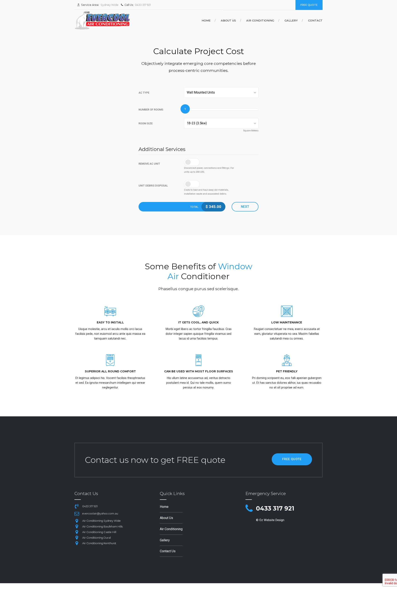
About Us (228, 20)
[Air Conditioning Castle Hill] (76, 532)
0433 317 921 (275, 508)
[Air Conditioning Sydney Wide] (76, 521)
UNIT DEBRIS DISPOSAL (153, 185)
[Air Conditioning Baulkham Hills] (76, 526)
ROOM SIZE (146, 123)
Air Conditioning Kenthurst (99, 543)
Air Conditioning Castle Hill (99, 532)
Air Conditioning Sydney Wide (101, 520)
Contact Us (168, 551)
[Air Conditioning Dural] (76, 537)
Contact (315, 20)
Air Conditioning (260, 20)
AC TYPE (144, 92)
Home (206, 20)
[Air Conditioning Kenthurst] (76, 543)
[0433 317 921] (249, 508)
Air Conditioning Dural (96, 537)
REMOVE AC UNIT (149, 163)
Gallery (291, 20)
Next (245, 207)
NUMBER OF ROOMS (151, 109)
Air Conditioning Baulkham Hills (102, 526)
